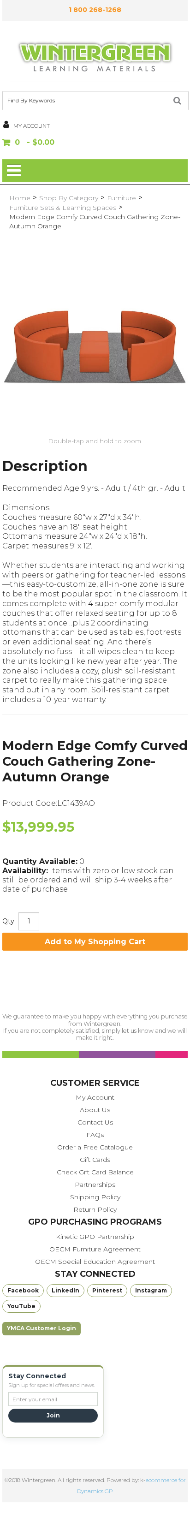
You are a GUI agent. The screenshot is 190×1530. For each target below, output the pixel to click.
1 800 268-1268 (95, 10)
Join (53, 1415)
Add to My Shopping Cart (95, 941)
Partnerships (95, 1184)
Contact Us (95, 1122)
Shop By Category (68, 198)
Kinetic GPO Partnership (95, 1236)
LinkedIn (65, 1290)
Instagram (151, 1290)
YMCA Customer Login (41, 1328)
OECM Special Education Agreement (95, 1261)
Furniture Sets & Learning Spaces (62, 207)
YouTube (21, 1306)
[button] (95, 143)
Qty (8, 921)
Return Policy (95, 1209)
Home (19, 198)
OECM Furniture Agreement (95, 1249)
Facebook (23, 1290)
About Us (95, 1110)
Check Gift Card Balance (95, 1172)
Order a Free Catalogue (95, 1147)
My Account (95, 1097)
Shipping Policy (95, 1197)
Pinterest (107, 1290)
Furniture (121, 198)
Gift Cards (95, 1159)
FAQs (95, 1135)
